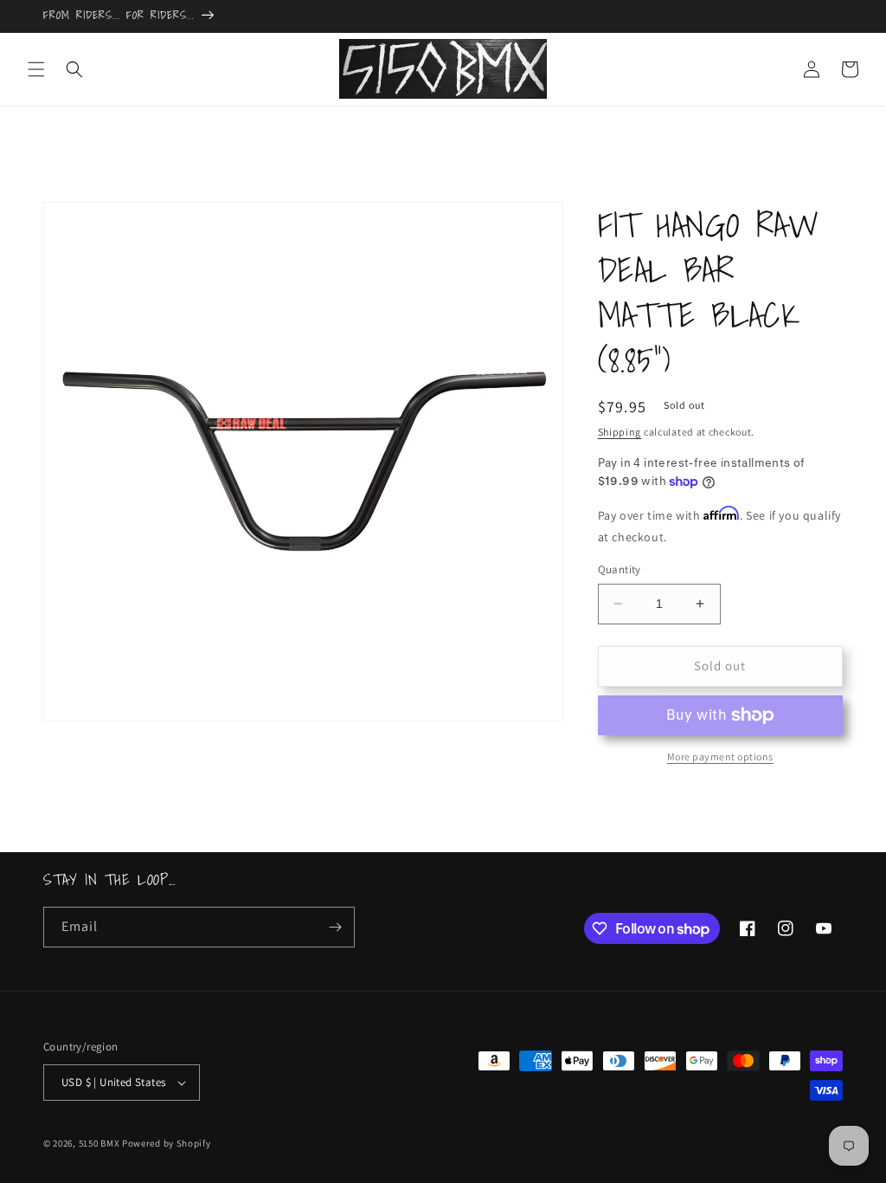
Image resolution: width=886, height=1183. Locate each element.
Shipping (620, 431)
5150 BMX (99, 1143)
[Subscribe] (335, 927)
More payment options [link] (720, 756)
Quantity (619, 569)
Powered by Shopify (166, 1143)
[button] (36, 69)
